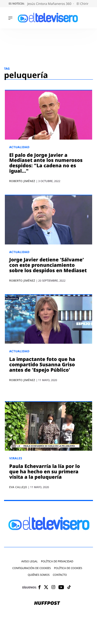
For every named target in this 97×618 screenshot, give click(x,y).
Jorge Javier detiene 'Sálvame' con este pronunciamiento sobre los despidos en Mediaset (48, 265)
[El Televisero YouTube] (61, 587)
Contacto (60, 575)
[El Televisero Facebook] (39, 587)
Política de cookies (68, 568)
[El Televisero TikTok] (69, 587)
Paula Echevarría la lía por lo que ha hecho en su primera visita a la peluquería (44, 471)
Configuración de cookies (31, 568)
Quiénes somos (39, 575)
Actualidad (19, 147)
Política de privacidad (57, 561)
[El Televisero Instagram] (53, 587)
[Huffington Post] (47, 603)
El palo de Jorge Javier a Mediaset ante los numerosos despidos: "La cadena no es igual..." (45, 163)
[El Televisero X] (46, 587)
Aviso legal (29, 561)
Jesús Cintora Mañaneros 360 (49, 3)
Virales (15, 458)
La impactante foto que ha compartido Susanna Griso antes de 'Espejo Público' (42, 364)
